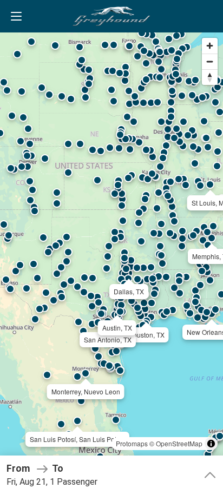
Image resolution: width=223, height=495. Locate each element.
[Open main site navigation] (16, 16)
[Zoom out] (210, 61)
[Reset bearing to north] (210, 77)
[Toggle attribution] (211, 443)
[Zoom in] (210, 46)
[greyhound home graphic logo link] (111, 16)
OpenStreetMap (179, 443)
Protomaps (132, 443)
